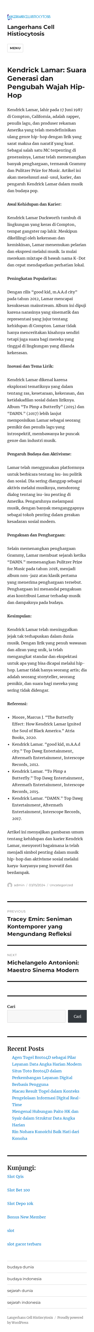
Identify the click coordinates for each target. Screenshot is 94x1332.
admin (19, 885)
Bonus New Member (26, 1217)
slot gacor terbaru (24, 1244)
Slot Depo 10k (20, 1203)
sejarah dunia (20, 1290)
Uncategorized (61, 885)
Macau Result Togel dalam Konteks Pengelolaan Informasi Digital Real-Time (46, 1098)
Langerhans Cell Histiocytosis (30, 30)
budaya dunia (20, 1267)
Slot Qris (15, 1176)
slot (10, 1230)
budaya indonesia (24, 1279)
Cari (11, 1006)
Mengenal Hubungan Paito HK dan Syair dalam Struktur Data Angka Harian (45, 1118)
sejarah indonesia (23, 1302)
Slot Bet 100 (18, 1190)
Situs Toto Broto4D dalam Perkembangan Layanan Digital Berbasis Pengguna (42, 1077)
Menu (15, 48)
